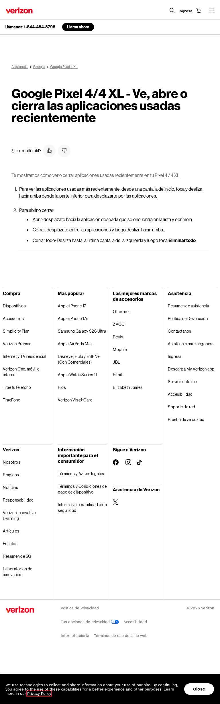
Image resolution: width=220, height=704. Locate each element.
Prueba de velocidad (186, 419)
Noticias (10, 487)
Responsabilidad (18, 500)
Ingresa (175, 356)
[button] (49, 151)
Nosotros (11, 462)
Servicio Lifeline (182, 381)
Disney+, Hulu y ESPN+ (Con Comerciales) (79, 359)
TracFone (11, 399)
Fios (62, 387)
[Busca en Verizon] (172, 10)
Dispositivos (14, 305)
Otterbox (121, 311)
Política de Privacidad (80, 608)
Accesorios (13, 318)
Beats (118, 336)
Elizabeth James (128, 387)
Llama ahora (78, 26)
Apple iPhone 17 (72, 305)
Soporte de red (181, 406)
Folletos (10, 543)
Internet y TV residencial (24, 356)
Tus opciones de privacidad (86, 622)
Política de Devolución (188, 318)
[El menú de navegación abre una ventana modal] (211, 10)
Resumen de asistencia (188, 305)
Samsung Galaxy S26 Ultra (82, 331)
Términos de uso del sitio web (121, 635)
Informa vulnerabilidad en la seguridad (82, 507)
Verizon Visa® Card (75, 399)
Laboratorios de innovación (17, 571)
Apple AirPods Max (75, 343)
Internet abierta (75, 635)
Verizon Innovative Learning (19, 515)
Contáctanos (179, 331)
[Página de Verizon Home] (19, 10)
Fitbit (117, 374)
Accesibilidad (180, 394)
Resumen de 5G (17, 556)
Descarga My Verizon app (191, 368)
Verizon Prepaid (17, 343)
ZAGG (118, 324)
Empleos (11, 474)
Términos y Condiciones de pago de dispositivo (82, 489)
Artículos (11, 531)
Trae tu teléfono (17, 387)
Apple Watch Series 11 (77, 374)
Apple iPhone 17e (73, 318)
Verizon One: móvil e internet (21, 371)
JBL (116, 362)
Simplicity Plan (16, 331)
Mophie (120, 349)
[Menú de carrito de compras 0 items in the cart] (198, 10)
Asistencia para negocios (190, 343)
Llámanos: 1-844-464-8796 (30, 27)
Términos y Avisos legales (81, 473)
